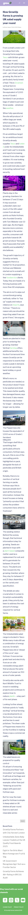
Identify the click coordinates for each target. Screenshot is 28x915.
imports (16, 305)
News (19, 27)
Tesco (5, 57)
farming (13, 348)
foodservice (11, 277)
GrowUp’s (19, 83)
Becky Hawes (7, 27)
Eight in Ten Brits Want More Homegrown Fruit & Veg (14, 853)
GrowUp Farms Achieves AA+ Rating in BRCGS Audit (13, 874)
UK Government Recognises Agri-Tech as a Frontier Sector (14, 864)
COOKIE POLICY (7, 907)
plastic (12, 696)
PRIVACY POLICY (19, 907)
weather (9, 108)
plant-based (9, 551)
